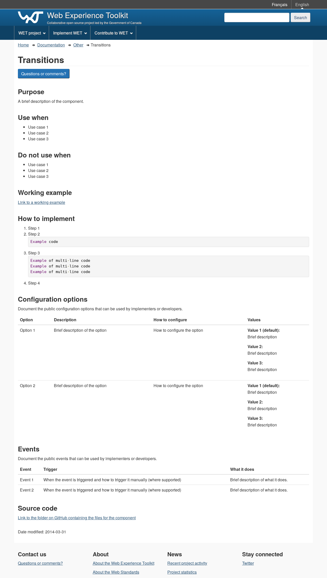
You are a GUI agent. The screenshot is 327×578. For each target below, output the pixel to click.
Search (300, 17)
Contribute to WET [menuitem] (111, 33)
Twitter (248, 563)
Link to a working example (41, 202)
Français (279, 4)
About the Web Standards (116, 572)
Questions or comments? (43, 74)
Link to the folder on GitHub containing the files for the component (77, 518)
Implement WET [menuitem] (67, 33)
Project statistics (182, 572)
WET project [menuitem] (29, 33)
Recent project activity (187, 563)
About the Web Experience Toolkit (123, 563)
